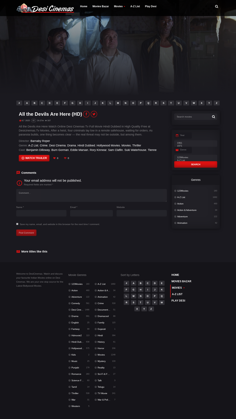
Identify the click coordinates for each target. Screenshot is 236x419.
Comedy (75, 303)
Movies (118, 6)
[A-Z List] (196, 160)
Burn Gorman (60, 150)
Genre (183, 149)
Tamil (74, 387)
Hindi (100, 335)
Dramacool (103, 316)
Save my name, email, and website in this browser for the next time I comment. (60, 224)
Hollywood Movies (108, 145)
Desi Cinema (57, 145)
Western (75, 406)
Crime (44, 145)
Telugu (101, 387)
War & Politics (104, 399)
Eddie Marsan (79, 150)
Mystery (102, 361)
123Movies (182, 190)
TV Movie (102, 393)
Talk (100, 380)
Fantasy (75, 329)
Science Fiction (79, 380)
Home (83, 6)
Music (74, 361)
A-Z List (135, 6)
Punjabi (75, 367)
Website (121, 207)
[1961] (196, 143)
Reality (101, 367)
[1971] (196, 145)
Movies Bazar (100, 6)
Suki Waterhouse (135, 150)
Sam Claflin (115, 150)
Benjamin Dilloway (38, 150)
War (73, 399)
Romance (76, 374)
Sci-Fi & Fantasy (106, 374)
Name (20, 207)
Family (101, 322)
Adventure (182, 216)
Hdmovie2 (76, 335)
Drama (71, 145)
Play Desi (150, 6)
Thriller (136, 145)
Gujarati (102, 329)
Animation (182, 223)
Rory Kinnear (98, 150)
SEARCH (195, 164)
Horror (101, 348)
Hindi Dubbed (86, 145)
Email (73, 207)
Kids (73, 354)
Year (182, 135)
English (75, 322)
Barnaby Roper (40, 141)
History (101, 342)
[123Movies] (196, 157)
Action (180, 203)
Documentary (104, 309)
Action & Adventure (187, 210)
